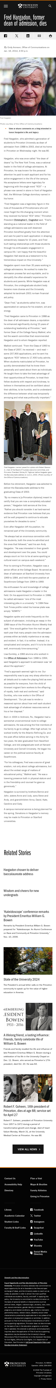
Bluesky (38, 1245)
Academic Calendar (14, 1215)
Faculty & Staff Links (15, 1227)
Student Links (11, 1221)
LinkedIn (38, 1233)
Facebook (39, 1209)
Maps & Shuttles (38, 1184)
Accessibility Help (13, 1184)
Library (7, 1209)
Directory (8, 1190)
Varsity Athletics (38, 1190)
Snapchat (39, 1227)
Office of (17, 657)
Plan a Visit (36, 1178)
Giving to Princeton (39, 1196)
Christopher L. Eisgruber (26, 219)
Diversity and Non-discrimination (16, 1277)
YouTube (38, 1239)
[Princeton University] (15, 1364)
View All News (27, 1149)
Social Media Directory (40, 1252)
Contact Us (9, 1178)
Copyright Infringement (43, 1376)
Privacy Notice (46, 1379)
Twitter (37, 1215)
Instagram (39, 1221)
